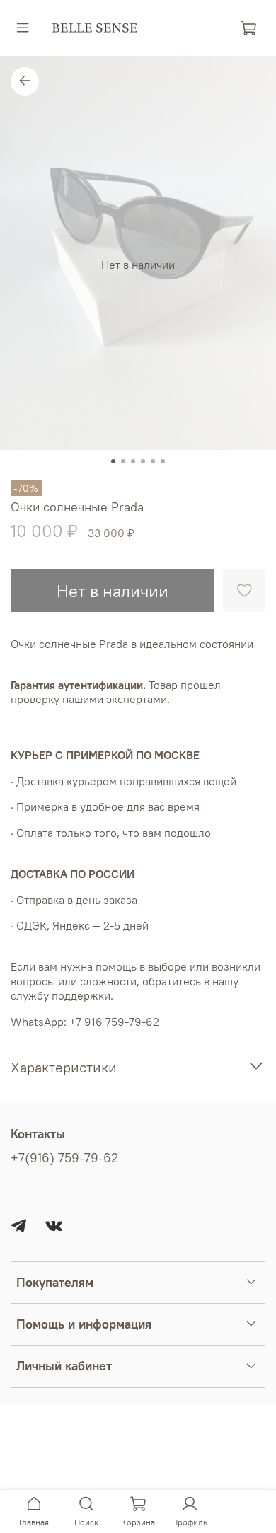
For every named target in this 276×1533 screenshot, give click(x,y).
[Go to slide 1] (113, 461)
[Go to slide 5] (153, 461)
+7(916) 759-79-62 (64, 1158)
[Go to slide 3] (133, 461)
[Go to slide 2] (123, 461)
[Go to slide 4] (143, 461)
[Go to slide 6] (163, 461)
